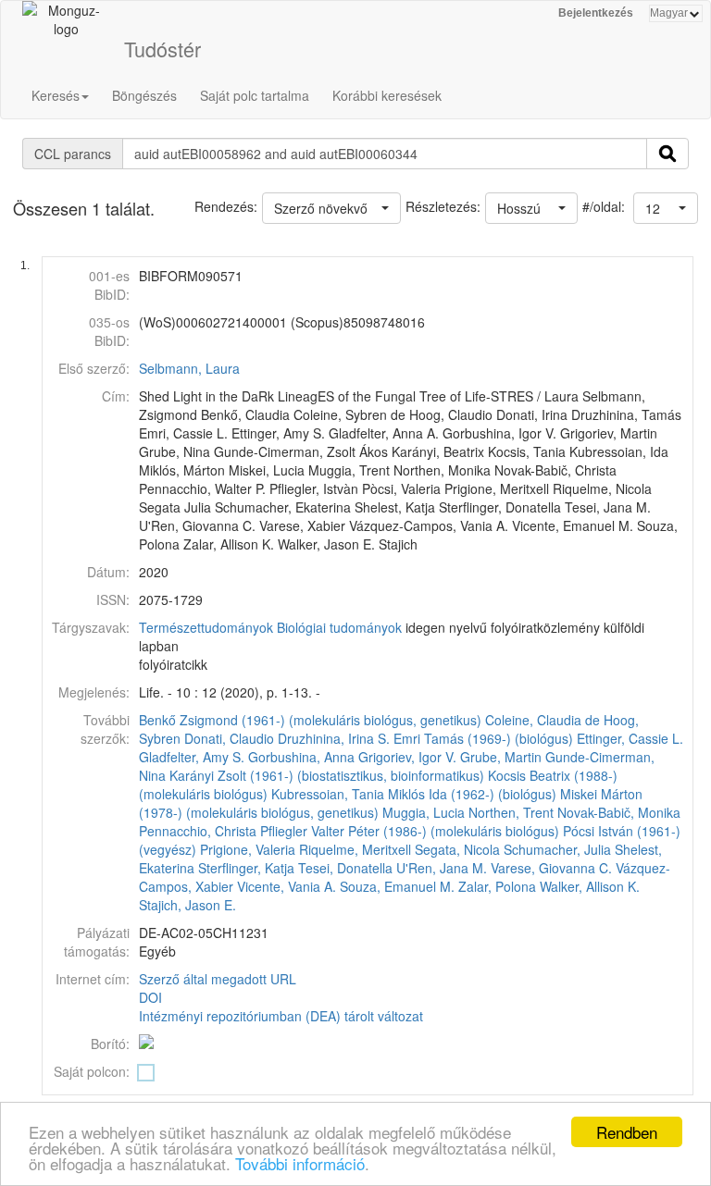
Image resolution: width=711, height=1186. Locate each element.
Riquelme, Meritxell (355, 849)
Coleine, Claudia (533, 719)
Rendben (626, 1131)
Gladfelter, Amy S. (191, 756)
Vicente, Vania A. (286, 886)
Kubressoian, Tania (327, 793)
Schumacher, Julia (557, 849)
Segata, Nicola (457, 849)
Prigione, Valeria (247, 849)
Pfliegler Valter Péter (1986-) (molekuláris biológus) (409, 831)
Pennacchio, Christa (197, 831)
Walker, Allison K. (590, 886)
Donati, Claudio (229, 738)
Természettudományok (206, 627)
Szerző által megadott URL (217, 979)
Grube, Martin (501, 756)
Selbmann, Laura (189, 368)
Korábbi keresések (387, 95)
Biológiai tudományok (339, 627)
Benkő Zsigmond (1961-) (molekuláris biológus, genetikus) (310, 719)
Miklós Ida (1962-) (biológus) (472, 793)
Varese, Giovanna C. (551, 868)
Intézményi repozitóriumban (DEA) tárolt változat (281, 1016)
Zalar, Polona (497, 886)
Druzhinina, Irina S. (334, 738)
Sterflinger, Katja (246, 868)
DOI (150, 997)
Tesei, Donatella (345, 868)
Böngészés (144, 95)
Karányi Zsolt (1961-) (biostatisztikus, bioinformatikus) (326, 775)
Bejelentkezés (595, 12)
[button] (665, 208)
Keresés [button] (55, 95)
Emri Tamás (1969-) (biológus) (483, 738)
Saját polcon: (92, 1071)
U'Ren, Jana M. (441, 868)
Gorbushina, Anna (301, 756)
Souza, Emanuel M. (397, 886)
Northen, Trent (511, 812)
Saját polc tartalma (254, 95)
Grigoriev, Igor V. (407, 756)
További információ (300, 1163)
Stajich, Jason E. (187, 905)
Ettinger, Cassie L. (630, 738)
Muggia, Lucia (423, 812)
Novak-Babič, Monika (618, 812)
